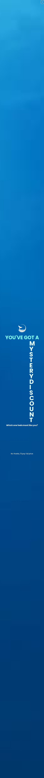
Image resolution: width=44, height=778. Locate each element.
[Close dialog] (42, 2)
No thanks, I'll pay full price (22, 453)
